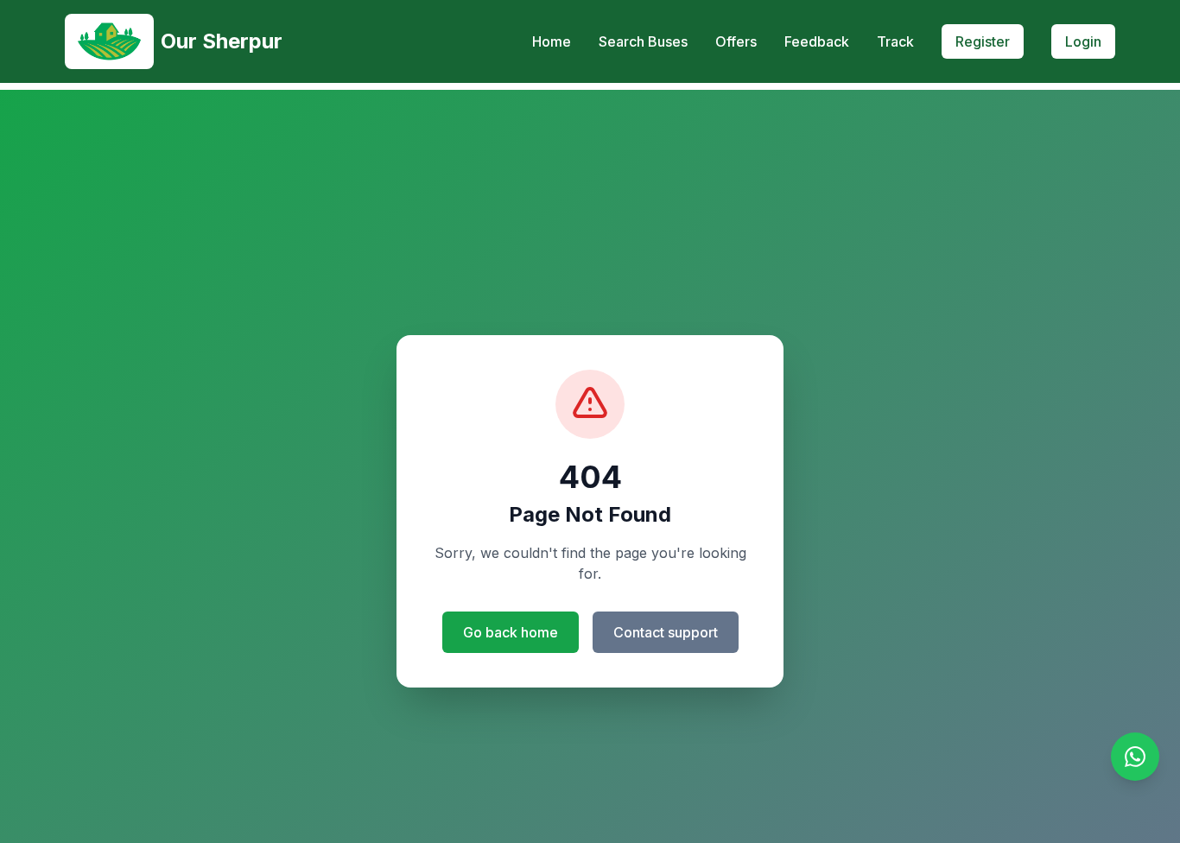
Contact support (665, 632)
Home (551, 41)
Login (1083, 41)
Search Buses (643, 41)
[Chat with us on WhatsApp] (1135, 756)
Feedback (816, 41)
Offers (736, 41)
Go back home (510, 632)
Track (895, 41)
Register (982, 41)
